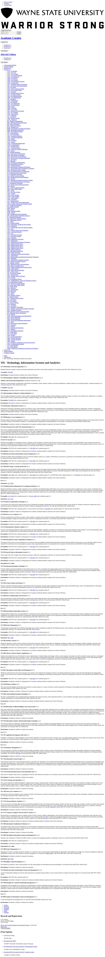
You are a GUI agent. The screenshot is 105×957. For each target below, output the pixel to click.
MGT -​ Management (12, 255)
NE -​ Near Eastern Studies (14, 273)
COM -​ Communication (13, 145)
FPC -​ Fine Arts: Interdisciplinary (15, 187)
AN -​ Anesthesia (11, 99)
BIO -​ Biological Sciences (14, 125)
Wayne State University (23, 925)
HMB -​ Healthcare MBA (13, 211)
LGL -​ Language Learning (14, 236)
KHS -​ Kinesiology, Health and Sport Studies (19, 224)
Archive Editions (8, 351)
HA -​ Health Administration (14, 205)
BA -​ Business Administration (15, 121)
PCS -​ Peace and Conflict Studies (16, 285)
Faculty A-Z (7, 48)
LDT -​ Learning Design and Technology (17, 230)
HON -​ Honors (11, 212)
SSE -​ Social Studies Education (15, 328)
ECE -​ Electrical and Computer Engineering (18, 158)
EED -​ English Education (13, 165)
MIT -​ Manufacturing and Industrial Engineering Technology (23, 257)
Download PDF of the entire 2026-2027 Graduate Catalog (19, 952)
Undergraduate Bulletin (10, 65)
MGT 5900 (10, 637)
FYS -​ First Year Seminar (13, 192)
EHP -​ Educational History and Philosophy (18, 171)
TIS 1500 (10, 387)
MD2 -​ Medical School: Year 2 (15, 245)
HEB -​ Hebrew (11, 208)
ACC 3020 (32, 475)
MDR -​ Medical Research (14, 249)
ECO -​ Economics (12, 159)
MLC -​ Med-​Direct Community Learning (18, 260)
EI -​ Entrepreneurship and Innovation (16, 173)
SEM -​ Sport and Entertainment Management (19, 320)
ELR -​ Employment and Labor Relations (17, 177)
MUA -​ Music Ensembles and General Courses (19, 267)
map (12, 921)
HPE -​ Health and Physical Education (17, 214)
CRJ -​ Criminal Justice (13, 146)
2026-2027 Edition (8, 54)
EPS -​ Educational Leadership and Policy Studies (20, 180)
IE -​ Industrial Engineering (14, 217)
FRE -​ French (10, 190)
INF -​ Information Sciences (14, 220)
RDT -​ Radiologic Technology (15, 307)
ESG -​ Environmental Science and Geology (18, 181)
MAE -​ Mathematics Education (15, 239)
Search (2, 32)
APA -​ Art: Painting (12, 102)
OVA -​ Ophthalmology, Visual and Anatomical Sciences (21, 280)
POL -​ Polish (10, 294)
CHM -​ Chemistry (12, 140)
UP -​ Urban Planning (12, 345)
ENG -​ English (11, 178)
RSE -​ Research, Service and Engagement (18, 311)
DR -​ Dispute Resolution (13, 152)
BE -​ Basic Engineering (13, 124)
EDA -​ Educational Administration (16, 162)
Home (5, 355)
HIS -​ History (10, 209)
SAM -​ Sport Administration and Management (19, 316)
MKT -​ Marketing (12, 258)
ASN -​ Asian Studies (12, 114)
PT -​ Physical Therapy (13, 302)
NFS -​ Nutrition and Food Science (16, 276)
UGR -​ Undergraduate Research (15, 344)
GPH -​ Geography (12, 199)
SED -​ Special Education (13, 319)
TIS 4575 (45, 818)
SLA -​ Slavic (10, 322)
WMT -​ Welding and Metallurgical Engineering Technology (22, 348)
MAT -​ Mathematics (12, 240)
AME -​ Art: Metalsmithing (14, 97)
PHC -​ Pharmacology (12, 289)
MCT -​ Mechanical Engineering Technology (18, 242)
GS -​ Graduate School (13, 201)
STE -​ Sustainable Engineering (15, 330)
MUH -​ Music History (13, 268)
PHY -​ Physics (11, 292)
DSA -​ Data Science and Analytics (16, 153)
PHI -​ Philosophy (11, 291)
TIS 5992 (18, 753)
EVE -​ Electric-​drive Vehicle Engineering (18, 184)
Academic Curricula (9, 353)
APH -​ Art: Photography (13, 103)
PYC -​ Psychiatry (11, 305)
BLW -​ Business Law (12, 127)
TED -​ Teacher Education (14, 338)
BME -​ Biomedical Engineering (15, 130)
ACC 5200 (10, 483)
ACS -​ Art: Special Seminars (14, 75)
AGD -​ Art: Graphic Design (14, 90)
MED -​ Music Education (13, 252)
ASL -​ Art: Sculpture (12, 112)
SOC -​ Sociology (11, 325)
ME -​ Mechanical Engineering (15, 251)
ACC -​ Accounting (12, 71)
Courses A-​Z (7, 69)
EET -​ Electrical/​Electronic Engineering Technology (20, 168)
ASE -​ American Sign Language (15, 111)
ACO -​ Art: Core (11, 72)
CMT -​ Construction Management (16, 143)
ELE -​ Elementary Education (14, 174)
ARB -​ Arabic (11, 106)
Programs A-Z (7, 46)
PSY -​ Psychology (12, 301)
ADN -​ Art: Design (12, 78)
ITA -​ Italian (10, 221)
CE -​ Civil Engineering (13, 134)
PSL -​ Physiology (11, 299)
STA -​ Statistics (11, 329)
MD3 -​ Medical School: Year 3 (15, 246)
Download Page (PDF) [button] (10, 941)
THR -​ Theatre (11, 341)
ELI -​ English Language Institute (15, 176)
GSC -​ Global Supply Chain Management (18, 202)
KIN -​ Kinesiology (12, 226)
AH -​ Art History (11, 91)
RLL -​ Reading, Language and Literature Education (20, 308)
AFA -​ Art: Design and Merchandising (17, 86)
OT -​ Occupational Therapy (14, 279)
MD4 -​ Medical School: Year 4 (15, 248)
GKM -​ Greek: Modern (13, 196)
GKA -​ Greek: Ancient (13, 195)
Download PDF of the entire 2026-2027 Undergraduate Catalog (20, 946)
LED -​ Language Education (14, 232)
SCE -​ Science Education (13, 317)
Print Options (4, 50)
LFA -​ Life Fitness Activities (14, 235)
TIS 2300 (10, 372)
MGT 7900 (10, 859)
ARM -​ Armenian (11, 108)
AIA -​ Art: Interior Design (14, 94)
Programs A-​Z (7, 68)
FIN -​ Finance (11, 186)
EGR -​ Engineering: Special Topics (16, 170)
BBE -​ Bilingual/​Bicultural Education (17, 122)
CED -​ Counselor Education (14, 136)
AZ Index (6, 3)
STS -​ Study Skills (12, 332)
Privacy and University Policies (9, 925)
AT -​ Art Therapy (11, 117)
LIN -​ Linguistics (11, 238)
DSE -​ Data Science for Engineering (16, 156)
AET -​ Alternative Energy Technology (17, 84)
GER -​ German (11, 193)
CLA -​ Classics (11, 142)
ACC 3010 (11, 475)
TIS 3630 (32, 448)
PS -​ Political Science (12, 297)
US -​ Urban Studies (12, 347)
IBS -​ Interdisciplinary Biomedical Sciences (18, 215)
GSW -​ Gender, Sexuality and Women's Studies (19, 204)
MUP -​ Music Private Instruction (15, 270)
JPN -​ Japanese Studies (13, 223)
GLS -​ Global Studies (12, 198)
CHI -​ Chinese (11, 139)
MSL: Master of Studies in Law (15, 266)
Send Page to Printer (9, 935)
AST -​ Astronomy (12, 115)
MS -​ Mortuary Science (13, 263)
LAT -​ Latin (10, 229)
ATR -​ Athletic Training (13, 118)
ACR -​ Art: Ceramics (12, 74)
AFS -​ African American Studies (15, 89)
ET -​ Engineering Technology (15, 183)
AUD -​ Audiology (12, 119)
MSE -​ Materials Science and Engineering (18, 264)
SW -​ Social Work (12, 333)
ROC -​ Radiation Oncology (14, 310)
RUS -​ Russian (11, 314)
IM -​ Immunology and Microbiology (16, 218)
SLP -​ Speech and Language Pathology (17, 323)
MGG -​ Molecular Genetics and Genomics (18, 254)
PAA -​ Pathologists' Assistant (14, 282)
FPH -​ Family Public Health (14, 189)
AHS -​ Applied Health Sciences (15, 93)
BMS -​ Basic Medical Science (15, 131)
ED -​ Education (11, 161)
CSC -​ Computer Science (13, 148)
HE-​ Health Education (13, 207)
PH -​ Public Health (12, 286)
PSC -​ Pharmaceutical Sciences (15, 298)
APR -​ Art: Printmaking (13, 105)
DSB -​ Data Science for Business (15, 155)
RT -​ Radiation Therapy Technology (16, 313)
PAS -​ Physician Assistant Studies (16, 283)
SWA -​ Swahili (11, 335)
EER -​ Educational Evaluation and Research (18, 167)
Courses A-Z (7, 45)
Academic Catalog (11, 37)
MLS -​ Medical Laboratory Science (16, 261)
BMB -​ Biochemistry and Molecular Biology (18, 128)
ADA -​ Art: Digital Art (13, 77)
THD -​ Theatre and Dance (14, 339)
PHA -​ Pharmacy (11, 288)
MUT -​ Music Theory (13, 271)
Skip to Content (8, 2)
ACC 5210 (10, 499)
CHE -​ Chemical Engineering (15, 137)
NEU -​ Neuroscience (12, 274)
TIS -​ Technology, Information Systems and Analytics (21, 342)
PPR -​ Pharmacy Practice (13, 295)
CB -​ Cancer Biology (12, 133)
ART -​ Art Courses (12, 109)
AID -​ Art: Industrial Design (14, 96)
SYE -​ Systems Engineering (14, 336)
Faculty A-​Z (7, 350)
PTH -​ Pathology (11, 304)
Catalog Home (7, 5)
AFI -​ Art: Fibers (11, 87)
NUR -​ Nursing (11, 277)
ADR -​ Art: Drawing (12, 80)
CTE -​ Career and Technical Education (17, 149)
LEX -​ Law (10, 233)
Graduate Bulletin (8, 66)
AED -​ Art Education (12, 83)
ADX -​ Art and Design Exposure (15, 81)
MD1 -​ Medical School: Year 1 (15, 243)
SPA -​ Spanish (11, 326)
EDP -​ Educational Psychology (15, 164)
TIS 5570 (52, 807)
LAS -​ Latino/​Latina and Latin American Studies (19, 227)
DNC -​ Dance (11, 150)
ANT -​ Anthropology (12, 100)
